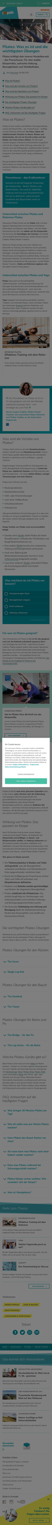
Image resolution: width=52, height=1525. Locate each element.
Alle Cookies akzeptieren (26, 781)
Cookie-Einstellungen (26, 774)
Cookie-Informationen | (21, 764)
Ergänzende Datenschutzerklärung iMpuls (22, 765)
